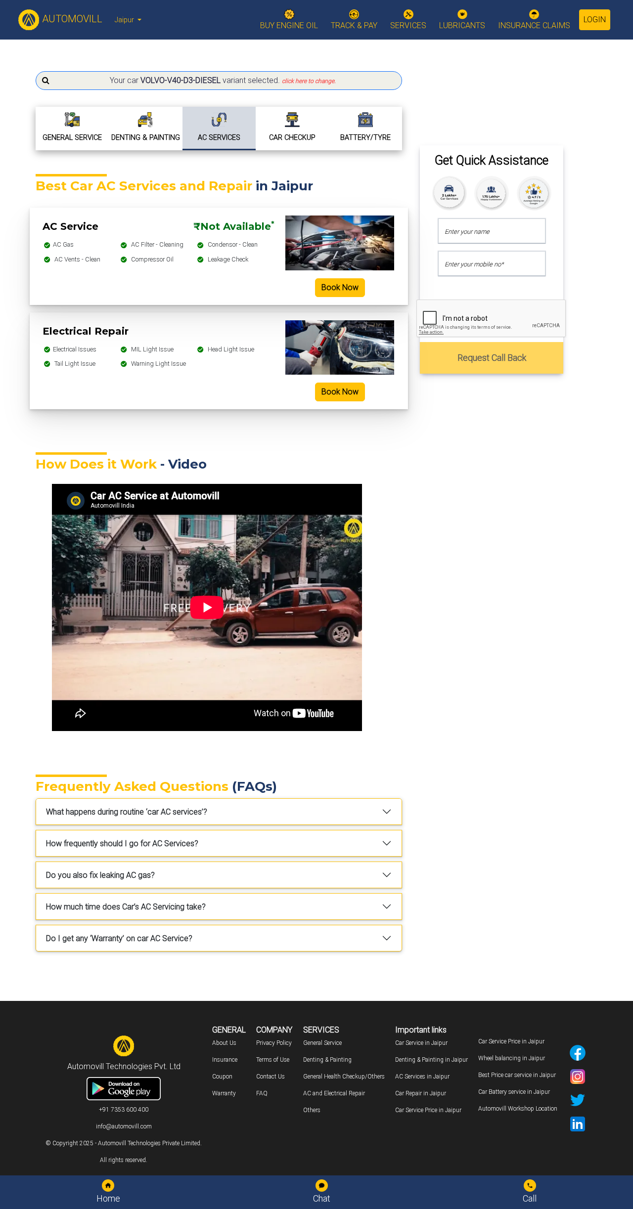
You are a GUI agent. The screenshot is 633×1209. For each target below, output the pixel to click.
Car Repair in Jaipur (420, 1093)
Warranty (224, 1093)
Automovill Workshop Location (517, 1108)
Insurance (224, 1059)
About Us (224, 1042)
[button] (219, 80)
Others (311, 1110)
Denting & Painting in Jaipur (431, 1059)
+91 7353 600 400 (123, 1109)
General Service (322, 1042)
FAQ (262, 1093)
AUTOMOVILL (71, 19)
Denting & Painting (327, 1059)
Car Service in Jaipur (421, 1042)
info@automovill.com (124, 1126)
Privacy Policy (274, 1042)
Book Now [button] (340, 287)
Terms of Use (272, 1059)
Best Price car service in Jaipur (517, 1075)
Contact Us (270, 1076)
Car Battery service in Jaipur (514, 1091)
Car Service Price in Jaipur (428, 1110)
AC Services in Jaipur (422, 1076)
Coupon (222, 1076)
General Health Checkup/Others (344, 1076)
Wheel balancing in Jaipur (511, 1058)
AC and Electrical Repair (334, 1093)
